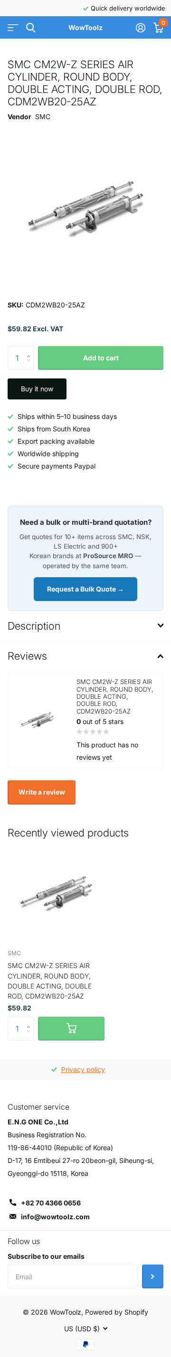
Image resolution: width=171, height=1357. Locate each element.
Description (34, 626)
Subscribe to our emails (46, 1256)
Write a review (42, 792)
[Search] (30, 28)
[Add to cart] (71, 1029)
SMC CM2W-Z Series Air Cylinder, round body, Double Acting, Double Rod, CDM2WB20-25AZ (50, 980)
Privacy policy (83, 1069)
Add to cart (101, 358)
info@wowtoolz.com (55, 1217)
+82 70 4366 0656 (51, 1203)
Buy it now (37, 389)
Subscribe (152, 1276)
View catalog (13, 28)
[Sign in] (140, 27)
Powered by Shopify (116, 1312)
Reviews (27, 656)
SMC (42, 116)
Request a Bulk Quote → (85, 589)
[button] (30, 349)
